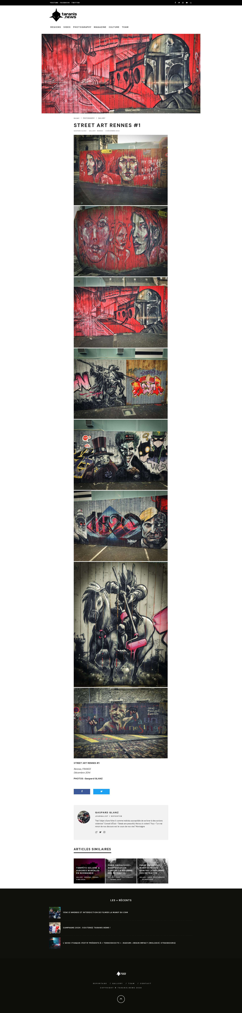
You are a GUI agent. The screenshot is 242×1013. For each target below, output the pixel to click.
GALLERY (92, 131)
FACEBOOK (65, 3)
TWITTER (75, 3)
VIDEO (67, 27)
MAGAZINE (100, 27)
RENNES (100, 131)
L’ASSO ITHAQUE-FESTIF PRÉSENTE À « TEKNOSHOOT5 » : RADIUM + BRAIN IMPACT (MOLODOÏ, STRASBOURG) (119, 943)
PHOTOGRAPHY (82, 27)
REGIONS (55, 27)
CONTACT (146, 983)
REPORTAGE (100, 983)
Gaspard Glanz (80, 131)
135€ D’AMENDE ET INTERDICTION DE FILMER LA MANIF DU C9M (95, 912)
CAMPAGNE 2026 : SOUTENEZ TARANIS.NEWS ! (87, 928)
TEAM (125, 27)
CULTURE (114, 27)
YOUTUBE (54, 3)
